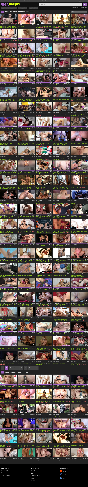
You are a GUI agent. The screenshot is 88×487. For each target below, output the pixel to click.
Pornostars (23, 8)
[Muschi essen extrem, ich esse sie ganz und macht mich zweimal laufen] (79, 452)
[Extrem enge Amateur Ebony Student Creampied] (61, 209)
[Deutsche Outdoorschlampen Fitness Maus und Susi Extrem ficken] (26, 238)
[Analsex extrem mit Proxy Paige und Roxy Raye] (26, 48)
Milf (30, 40)
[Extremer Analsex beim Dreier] (44, 194)
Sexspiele (20, 144)
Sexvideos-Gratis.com (27, 1)
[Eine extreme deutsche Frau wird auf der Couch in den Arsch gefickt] (61, 194)
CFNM (79, 445)
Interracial (38, 56)
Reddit (64, 471)
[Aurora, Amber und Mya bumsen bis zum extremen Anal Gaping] (44, 165)
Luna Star (7, 305)
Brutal (81, 172)
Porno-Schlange (46, 1)
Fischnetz (81, 319)
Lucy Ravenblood (22, 130)
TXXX (33, 24)
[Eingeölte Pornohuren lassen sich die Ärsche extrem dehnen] (8, 297)
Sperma (37, 99)
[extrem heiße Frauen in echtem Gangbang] (79, 438)
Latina (43, 187)
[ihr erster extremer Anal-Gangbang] (8, 452)
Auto (1, 275)
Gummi (63, 144)
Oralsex (15, 275)
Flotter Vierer (42, 173)
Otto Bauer (13, 130)
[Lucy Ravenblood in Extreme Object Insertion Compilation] (26, 121)
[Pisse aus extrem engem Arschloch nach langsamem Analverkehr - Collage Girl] (61, 268)
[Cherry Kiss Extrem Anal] (44, 121)
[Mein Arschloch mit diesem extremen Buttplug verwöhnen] (44, 136)
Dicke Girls (38, 84)
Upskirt (5, 348)
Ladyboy (6, 260)
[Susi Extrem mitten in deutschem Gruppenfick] (8, 48)
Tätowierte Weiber (9, 188)
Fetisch (49, 26)
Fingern (31, 55)
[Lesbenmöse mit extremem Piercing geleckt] (8, 92)
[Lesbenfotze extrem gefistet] (61, 77)
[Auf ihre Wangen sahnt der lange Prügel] (79, 355)
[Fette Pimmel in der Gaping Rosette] (61, 326)
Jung (82, 56)
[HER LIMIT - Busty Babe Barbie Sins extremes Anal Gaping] (26, 224)
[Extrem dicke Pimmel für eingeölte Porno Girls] (44, 63)
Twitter (64, 478)
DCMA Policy (4, 470)
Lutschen (2, 188)
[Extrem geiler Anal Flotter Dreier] (44, 312)
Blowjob (7, 70)
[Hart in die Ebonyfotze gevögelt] (61, 224)
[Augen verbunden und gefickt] (8, 194)
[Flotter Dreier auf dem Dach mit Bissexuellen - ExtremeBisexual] (61, 33)
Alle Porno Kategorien (9, 8)
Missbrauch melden (35, 475)
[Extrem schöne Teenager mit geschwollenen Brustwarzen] (8, 341)
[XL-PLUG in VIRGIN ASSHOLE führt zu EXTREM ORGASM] (26, 253)
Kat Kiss (48, 349)
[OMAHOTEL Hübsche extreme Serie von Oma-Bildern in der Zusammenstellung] (79, 224)
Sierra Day (31, 70)
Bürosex (47, 187)
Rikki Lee (55, 115)
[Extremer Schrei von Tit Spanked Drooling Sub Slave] (79, 209)
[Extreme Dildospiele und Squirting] (79, 282)
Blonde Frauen (21, 40)
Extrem (5, 26)
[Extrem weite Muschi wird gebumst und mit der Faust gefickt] (8, 282)
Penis (28, 291)
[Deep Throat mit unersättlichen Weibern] (8, 224)
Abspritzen (78, 289)
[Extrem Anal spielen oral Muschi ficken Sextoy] (8, 355)
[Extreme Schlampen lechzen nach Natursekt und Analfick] (44, 19)
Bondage (64, 99)
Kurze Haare (13, 86)
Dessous (2, 304)
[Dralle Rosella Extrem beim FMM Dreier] (44, 77)
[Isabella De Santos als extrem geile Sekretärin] (44, 180)
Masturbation (66, 70)
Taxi (28, 416)
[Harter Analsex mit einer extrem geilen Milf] (26, 341)
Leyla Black (7, 173)
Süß (80, 56)
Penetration (26, 144)
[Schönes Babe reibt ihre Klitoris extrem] (61, 121)
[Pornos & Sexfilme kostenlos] (10, 4)
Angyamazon (56, 431)
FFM (79, 40)
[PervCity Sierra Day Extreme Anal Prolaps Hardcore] (26, 63)
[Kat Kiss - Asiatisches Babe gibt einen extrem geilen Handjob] (44, 341)
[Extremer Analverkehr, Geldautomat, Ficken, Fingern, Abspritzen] (26, 312)
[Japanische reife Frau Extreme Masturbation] (61, 63)
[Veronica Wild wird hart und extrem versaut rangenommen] (44, 92)
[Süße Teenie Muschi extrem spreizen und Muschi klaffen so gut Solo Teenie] (61, 423)
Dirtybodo (47, 431)
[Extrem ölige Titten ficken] (8, 33)
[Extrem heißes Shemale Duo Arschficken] (8, 312)
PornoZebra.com (16, 1)
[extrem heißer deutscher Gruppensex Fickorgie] (26, 19)
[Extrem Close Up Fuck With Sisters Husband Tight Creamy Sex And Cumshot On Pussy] (79, 136)
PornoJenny (49, 24)
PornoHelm (37, 1)
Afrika (54, 231)
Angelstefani (47, 159)
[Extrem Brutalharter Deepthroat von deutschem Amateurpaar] (79, 165)
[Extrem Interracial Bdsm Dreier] (61, 452)
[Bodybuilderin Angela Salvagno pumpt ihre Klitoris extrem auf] (61, 19)
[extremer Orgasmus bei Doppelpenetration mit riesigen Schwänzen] (44, 408)
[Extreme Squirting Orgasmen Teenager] (26, 194)
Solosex (50, 261)
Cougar (55, 247)
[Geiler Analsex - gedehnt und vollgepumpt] (8, 209)
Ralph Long (43, 188)
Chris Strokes (82, 364)
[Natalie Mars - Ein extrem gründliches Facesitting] (79, 408)
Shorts (9, 159)
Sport (30, 460)
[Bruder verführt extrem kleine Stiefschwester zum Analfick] (79, 394)
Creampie (63, 114)
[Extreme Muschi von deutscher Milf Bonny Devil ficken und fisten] (44, 224)
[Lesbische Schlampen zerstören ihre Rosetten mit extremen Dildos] (44, 48)
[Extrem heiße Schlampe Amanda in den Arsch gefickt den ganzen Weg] (26, 77)
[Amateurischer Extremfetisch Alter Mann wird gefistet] (44, 238)
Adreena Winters (22, 431)
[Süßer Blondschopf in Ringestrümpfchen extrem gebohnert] (79, 48)
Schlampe (7, 56)
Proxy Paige (31, 56)
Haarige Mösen (43, 42)
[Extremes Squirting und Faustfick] (44, 423)
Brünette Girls (25, 114)
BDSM (59, 99)
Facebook (65, 474)
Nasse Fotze (56, 84)
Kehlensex (42, 99)
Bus (81, 159)
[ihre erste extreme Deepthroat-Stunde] (8, 63)
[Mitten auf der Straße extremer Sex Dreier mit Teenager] (61, 408)
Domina (72, 416)
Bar (24, 231)
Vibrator (28, 172)
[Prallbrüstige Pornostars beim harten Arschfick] (79, 268)
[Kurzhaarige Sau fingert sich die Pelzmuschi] (8, 77)
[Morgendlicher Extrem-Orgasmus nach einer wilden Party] (79, 106)
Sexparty (82, 114)
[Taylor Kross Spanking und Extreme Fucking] (79, 92)
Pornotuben (33, 8)
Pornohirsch (14, 39)
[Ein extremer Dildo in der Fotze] (26, 297)
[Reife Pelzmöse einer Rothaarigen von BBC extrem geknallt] (79, 150)
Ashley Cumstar (7, 431)
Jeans (5, 159)
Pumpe (62, 26)
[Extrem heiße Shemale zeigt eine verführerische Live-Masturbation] (8, 253)
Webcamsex (73, 115)
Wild (78, 115)
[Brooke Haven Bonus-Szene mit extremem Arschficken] (26, 33)
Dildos (1, 26)
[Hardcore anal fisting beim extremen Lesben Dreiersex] (61, 341)
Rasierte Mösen (74, 56)
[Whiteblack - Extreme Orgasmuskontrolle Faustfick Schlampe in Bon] (61, 92)
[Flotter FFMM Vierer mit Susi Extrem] (79, 33)
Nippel (13, 100)
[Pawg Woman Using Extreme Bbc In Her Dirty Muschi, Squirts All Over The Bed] (61, 165)
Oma (58, 70)
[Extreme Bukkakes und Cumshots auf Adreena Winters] (26, 423)
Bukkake (79, 128)
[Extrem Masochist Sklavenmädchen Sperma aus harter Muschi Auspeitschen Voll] (8, 136)
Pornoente (67, 24)
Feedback (33, 480)
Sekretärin (38, 188)
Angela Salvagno (60, 27)
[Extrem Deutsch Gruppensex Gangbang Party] (8, 408)
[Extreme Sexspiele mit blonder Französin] (26, 136)
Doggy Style (21, 261)
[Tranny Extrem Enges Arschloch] (26, 268)
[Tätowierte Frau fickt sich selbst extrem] (61, 150)
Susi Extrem (84, 42)
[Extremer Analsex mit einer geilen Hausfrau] (61, 136)
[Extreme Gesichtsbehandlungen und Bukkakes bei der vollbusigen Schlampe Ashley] (8, 394)
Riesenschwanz (4, 232)
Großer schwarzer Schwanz (77, 158)
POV (86, 143)
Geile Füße (28, 187)
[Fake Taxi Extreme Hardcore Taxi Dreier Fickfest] (26, 408)
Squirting (58, 173)
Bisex (77, 26)
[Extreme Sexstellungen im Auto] (8, 268)
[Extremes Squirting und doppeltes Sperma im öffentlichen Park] (61, 312)
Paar (84, 172)
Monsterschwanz (39, 71)
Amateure (73, 26)
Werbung (33, 470)
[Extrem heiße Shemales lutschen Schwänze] (26, 150)
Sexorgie (9, 27)
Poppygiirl (63, 173)
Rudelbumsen (29, 99)
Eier (43, 26)
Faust (68, 84)
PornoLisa (14, 24)
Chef (37, 187)
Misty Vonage (39, 115)
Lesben (26, 56)
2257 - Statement (5, 475)
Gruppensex (77, 27)
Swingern (12, 56)
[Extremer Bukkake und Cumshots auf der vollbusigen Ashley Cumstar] (8, 423)
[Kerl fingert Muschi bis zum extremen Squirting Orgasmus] (79, 238)
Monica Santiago (47, 305)
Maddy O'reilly (13, 203)
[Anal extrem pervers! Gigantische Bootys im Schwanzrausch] (8, 326)
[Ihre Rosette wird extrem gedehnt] (44, 326)
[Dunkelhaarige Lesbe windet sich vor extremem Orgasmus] (26, 355)
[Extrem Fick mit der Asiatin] (44, 355)
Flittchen (14, 128)
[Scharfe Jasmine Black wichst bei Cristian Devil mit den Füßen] (26, 180)
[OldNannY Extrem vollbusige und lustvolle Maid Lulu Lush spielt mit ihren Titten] (61, 355)
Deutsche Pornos (12, 26)
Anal (37, 26)
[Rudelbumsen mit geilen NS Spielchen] (26, 92)
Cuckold (83, 304)
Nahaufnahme (3, 40)
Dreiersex (38, 203)
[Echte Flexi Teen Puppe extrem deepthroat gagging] (26, 452)
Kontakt (32, 478)
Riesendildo (3, 27)
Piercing (31, 128)
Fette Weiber (60, 335)
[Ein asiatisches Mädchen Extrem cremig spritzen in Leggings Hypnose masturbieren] (61, 253)
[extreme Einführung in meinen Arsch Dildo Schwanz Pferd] (8, 106)
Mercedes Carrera (8, 335)
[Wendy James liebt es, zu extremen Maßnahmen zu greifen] (79, 180)
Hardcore (38, 27)
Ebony (64, 216)
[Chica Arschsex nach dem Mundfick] (44, 297)
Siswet (42, 144)
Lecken (11, 275)
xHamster (32, 68)
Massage (29, 188)
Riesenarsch (13, 333)
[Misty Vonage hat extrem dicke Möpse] (44, 106)
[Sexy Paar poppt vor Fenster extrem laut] (61, 180)
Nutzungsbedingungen (6, 473)
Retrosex (66, 202)
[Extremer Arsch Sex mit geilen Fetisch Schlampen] (79, 326)
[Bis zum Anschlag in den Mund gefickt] (44, 209)
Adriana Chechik (44, 27)
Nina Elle (15, 40)
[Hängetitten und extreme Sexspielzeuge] (61, 297)
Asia (39, 55)
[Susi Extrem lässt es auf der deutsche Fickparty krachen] (79, 19)
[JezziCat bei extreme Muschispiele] (44, 253)
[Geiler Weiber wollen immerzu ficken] (79, 312)
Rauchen (12, 187)
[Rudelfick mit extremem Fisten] (8, 19)
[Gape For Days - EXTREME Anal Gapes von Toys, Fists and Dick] (44, 268)
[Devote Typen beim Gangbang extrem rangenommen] (26, 106)
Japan (61, 70)
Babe (59, 128)
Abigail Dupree (3, 364)
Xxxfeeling (65, 261)
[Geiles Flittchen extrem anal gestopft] (8, 121)
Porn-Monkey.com (5, 1)
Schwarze (73, 159)
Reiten (82, 55)
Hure (3, 305)
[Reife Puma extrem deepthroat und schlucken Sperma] (61, 238)
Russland (29, 333)
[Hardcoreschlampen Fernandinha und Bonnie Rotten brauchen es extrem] (8, 180)
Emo (19, 26)
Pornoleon (85, 24)
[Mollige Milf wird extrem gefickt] (44, 452)
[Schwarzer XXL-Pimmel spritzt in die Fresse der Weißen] (79, 341)
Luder (76, 363)
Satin (63, 55)
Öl (11, 40)
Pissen (5, 291)
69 (71, 401)
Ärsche (40, 26)
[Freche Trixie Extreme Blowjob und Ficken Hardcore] (26, 209)
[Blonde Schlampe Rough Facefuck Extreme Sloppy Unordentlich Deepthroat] (79, 253)
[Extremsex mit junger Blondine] (8, 238)
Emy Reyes (66, 232)
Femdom (81, 416)
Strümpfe (2, 173)
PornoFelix (54, 1)
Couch (54, 202)
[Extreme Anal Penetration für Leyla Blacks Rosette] (8, 165)
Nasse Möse (14, 27)
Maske (72, 335)
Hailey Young (44, 56)
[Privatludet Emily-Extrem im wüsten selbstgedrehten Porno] (44, 33)
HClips (68, 54)
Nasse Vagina (61, 203)
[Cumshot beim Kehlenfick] (26, 282)
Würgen (41, 217)
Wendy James (82, 187)
